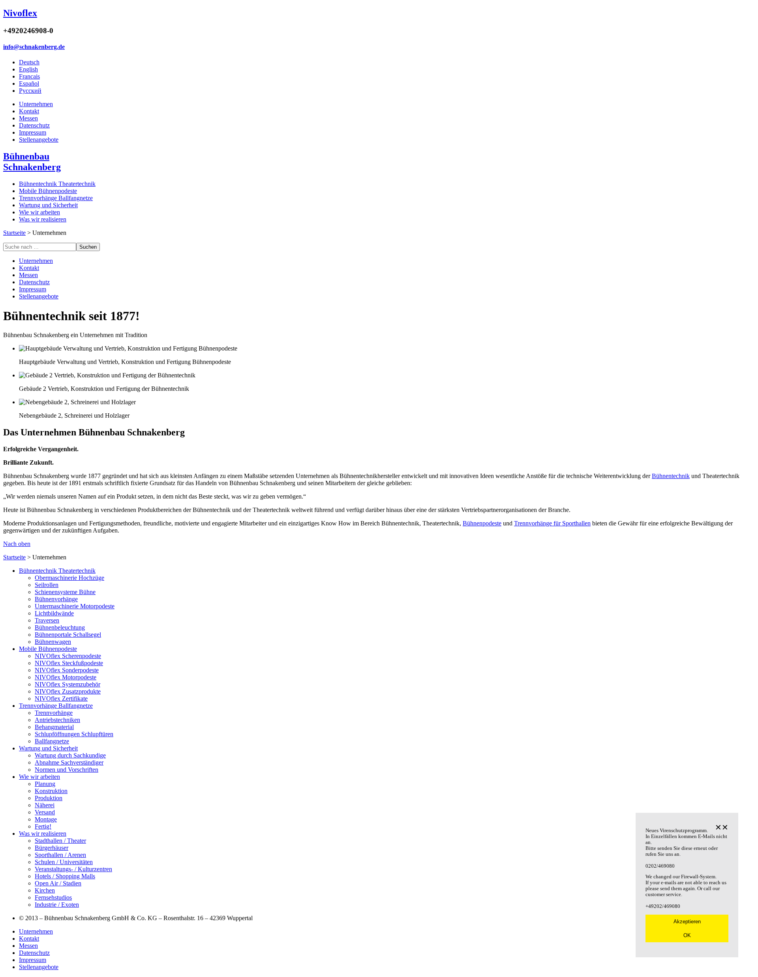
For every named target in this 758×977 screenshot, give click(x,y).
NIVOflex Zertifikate (61, 698)
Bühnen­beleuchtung (60, 627)
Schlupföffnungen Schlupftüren (74, 734)
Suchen (88, 247)
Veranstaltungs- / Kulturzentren (73, 869)
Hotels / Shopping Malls (65, 876)
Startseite (14, 232)
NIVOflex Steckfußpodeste (69, 663)
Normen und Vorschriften (66, 769)
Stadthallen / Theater (60, 840)
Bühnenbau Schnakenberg (32, 161)
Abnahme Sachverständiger (69, 762)
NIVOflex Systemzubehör (67, 684)
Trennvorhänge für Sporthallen (552, 523)
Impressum (32, 132)
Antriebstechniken (57, 719)
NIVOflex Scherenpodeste (68, 656)
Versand (45, 812)
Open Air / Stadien (58, 883)
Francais (29, 76)
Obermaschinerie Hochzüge (69, 577)
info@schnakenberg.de (34, 46)
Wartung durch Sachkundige (70, 755)
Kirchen (45, 890)
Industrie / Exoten (57, 904)
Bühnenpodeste (482, 523)
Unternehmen (36, 104)
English (28, 69)
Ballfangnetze (52, 741)
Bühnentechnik (671, 476)
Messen (28, 118)
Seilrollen (46, 584)
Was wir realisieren (42, 219)
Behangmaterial (54, 727)
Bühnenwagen (53, 641)
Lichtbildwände (54, 613)
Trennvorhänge (54, 712)
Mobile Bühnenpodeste (48, 191)
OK (687, 935)
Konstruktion (51, 791)
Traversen (47, 620)
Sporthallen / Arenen (60, 854)
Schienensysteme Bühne (65, 592)
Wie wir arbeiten (39, 212)
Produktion (48, 798)
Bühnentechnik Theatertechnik (57, 183)
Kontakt (29, 111)
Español (29, 83)
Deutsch (29, 62)
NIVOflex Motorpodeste (65, 677)
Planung (45, 783)
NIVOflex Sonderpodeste (67, 670)
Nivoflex (20, 13)
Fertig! (43, 826)
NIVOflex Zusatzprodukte (68, 691)
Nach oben (16, 543)
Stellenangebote (38, 139)
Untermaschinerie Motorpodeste (74, 606)
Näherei (44, 805)
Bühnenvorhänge (56, 599)
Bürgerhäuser (51, 847)
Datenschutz (34, 125)
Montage (46, 819)
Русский (30, 90)
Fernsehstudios (53, 897)
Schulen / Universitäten (64, 862)
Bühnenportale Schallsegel (68, 634)
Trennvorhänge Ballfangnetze (56, 198)
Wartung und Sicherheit (48, 205)
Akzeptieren (687, 921)
